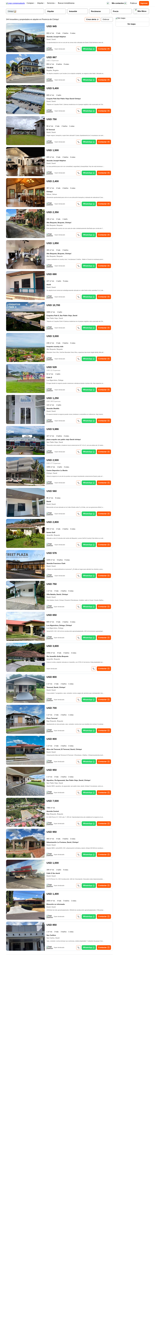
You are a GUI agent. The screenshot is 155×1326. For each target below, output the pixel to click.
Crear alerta (91, 19)
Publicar (133, 3)
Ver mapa (131, 24)
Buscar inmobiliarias (66, 3)
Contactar (102, 49)
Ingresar (144, 3)
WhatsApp (87, 49)
